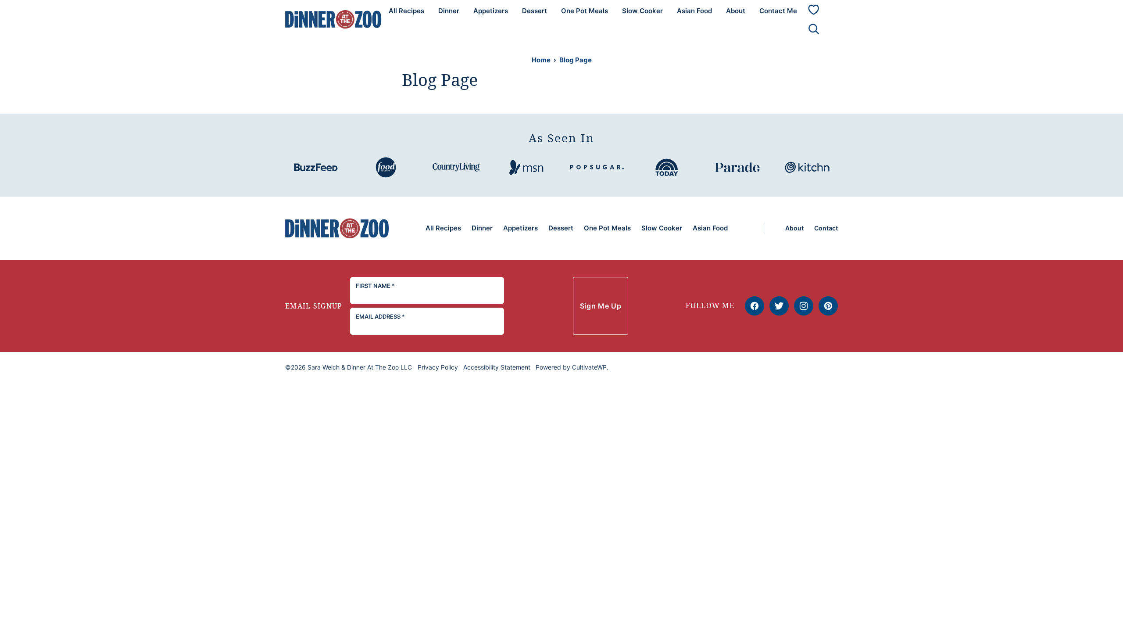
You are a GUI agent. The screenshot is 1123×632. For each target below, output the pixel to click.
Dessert (534, 11)
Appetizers (490, 11)
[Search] (813, 29)
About (735, 11)
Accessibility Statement (496, 367)
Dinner (448, 11)
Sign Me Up (600, 306)
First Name (375, 285)
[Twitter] (779, 306)
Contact (826, 228)
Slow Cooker (642, 11)
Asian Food (694, 11)
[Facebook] (754, 306)
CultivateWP (589, 367)
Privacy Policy (438, 367)
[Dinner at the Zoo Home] (333, 19)
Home (541, 60)
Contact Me (778, 11)
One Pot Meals (584, 11)
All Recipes (406, 11)
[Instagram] (803, 306)
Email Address (380, 316)
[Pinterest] (828, 306)
